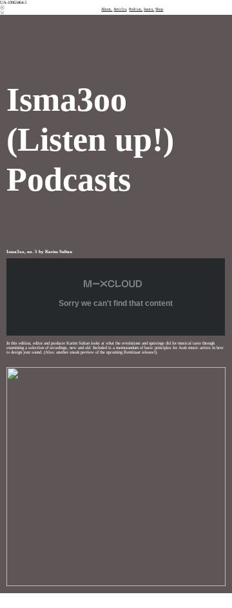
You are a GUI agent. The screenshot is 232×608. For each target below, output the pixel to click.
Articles (119, 9)
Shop (159, 9)
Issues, (149, 9)
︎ (2, 12)
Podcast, (135, 9)
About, (106, 9)
